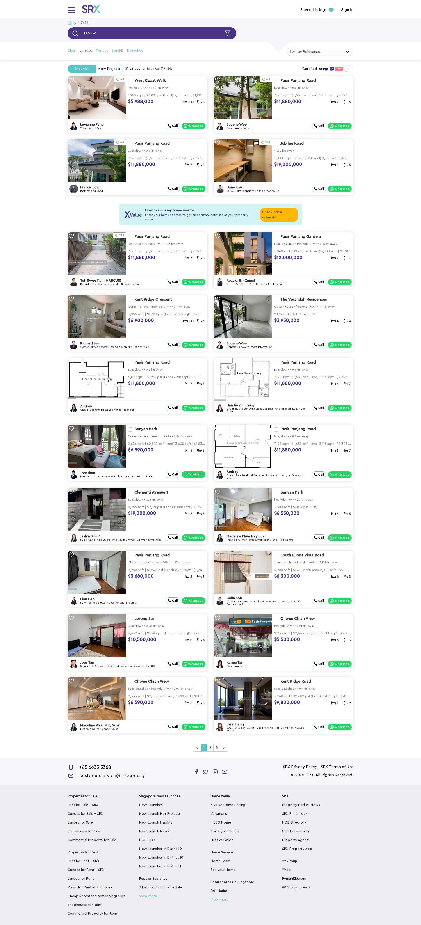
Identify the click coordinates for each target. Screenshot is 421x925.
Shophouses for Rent (85, 905)
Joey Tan (87, 662)
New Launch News (154, 831)
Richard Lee (89, 343)
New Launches (151, 805)
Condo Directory (296, 831)
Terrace (102, 50)
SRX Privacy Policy (300, 767)
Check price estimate (272, 214)
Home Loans (220, 861)
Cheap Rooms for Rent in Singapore (97, 896)
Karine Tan (235, 662)
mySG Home (220, 822)
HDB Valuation (221, 840)
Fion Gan (87, 599)
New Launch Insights (155, 822)
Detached (135, 50)
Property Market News (301, 805)
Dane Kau (234, 187)
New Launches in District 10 (161, 857)
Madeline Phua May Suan (246, 536)
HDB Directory (294, 822)
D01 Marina (219, 891)
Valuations (218, 813)
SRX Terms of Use (337, 767)
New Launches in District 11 (160, 866)
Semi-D (118, 50)
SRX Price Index (294, 813)
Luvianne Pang (92, 124)
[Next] (224, 748)
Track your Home (224, 831)
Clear (72, 50)
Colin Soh (234, 598)
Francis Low (90, 187)
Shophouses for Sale (84, 831)
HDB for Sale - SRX (83, 805)
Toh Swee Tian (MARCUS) (100, 280)
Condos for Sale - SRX (85, 813)
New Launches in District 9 (160, 848)
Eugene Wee (237, 124)
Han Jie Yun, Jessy (241, 405)
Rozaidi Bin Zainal (241, 280)
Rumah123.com (294, 878)
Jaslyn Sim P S (91, 536)
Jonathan (87, 473)
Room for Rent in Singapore (90, 887)
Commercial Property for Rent (92, 913)
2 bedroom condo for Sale (160, 887)
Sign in (347, 10)
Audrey (86, 406)
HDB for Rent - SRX (83, 861)
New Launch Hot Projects (160, 813)
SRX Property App (297, 848)
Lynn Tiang (235, 724)
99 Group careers (296, 887)
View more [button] (148, 896)
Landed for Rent (81, 878)
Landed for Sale (80, 822)
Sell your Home (222, 870)
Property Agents (296, 840)
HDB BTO (147, 840)
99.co (286, 870)
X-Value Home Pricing (227, 805)
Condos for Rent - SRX (86, 870)
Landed (86, 50)
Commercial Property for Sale (92, 840)
